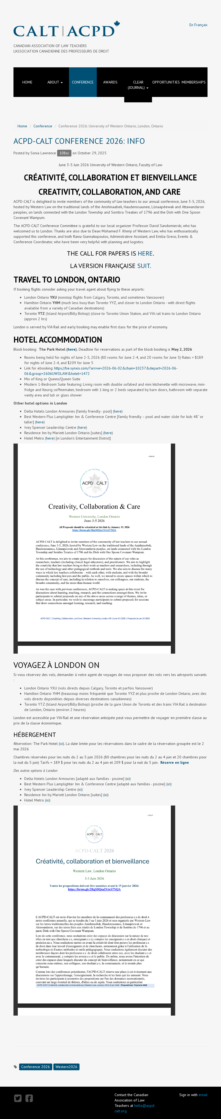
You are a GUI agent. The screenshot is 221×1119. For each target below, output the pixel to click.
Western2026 (66, 1066)
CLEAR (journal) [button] (137, 85)
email (203, 1094)
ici (61, 743)
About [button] (53, 82)
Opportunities (166, 82)
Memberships (194, 82)
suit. (144, 266)
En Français (198, 24)
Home (27, 82)
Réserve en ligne (174, 762)
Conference (83, 82)
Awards (110, 82)
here (145, 253)
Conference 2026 (35, 1066)
